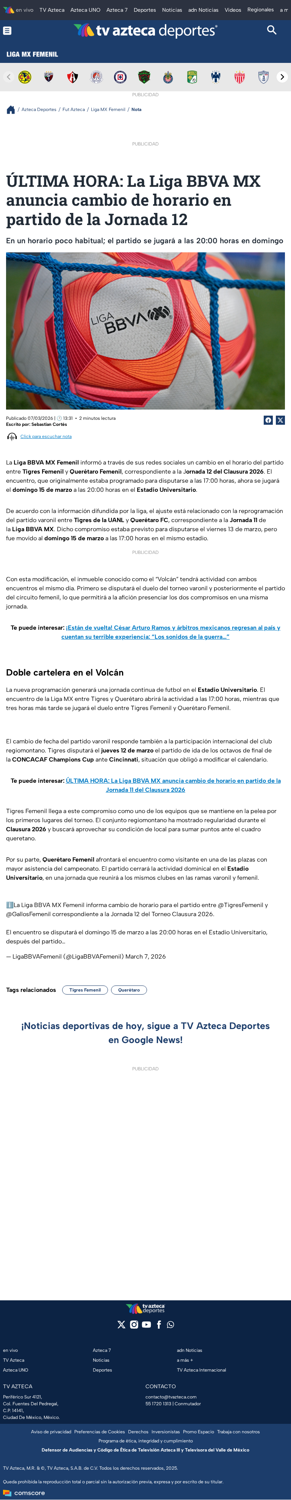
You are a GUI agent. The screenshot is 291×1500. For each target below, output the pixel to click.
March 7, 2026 (145, 956)
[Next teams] (282, 77)
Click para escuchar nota (46, 436)
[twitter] (121, 1327)
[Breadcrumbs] (14, 109)
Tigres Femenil (85, 990)
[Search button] (272, 31)
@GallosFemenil (28, 914)
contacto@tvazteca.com (171, 1397)
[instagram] (134, 1327)
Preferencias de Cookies (99, 1431)
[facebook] (159, 1327)
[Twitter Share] (280, 420)
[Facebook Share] (268, 420)
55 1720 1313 (158, 1403)
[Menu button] (19, 31)
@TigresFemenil (240, 905)
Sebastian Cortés (49, 424)
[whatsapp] (170, 1326)
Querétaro (129, 990)
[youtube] (146, 1327)
